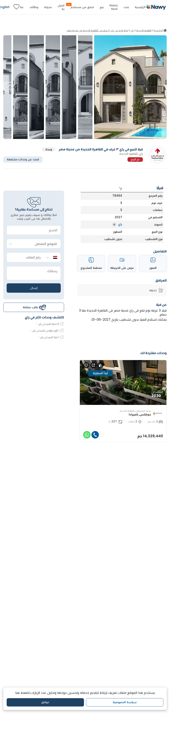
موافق (45, 702)
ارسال (34, 288)
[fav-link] (16, 7)
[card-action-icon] (100, 365)
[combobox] (37, 243)
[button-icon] (95, 434)
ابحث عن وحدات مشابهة (23, 159)
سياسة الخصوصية (125, 702)
